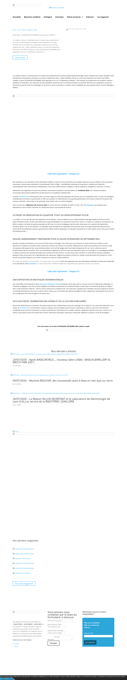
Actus (14, 30)
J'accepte (3, 679)
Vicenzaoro (33, 264)
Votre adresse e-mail (54, 624)
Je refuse (10, 679)
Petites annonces (74, 17)
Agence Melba (105, 666)
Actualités (17, 17)
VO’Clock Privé (24, 197)
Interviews (59, 17)
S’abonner (90, 17)
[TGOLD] (16, 431)
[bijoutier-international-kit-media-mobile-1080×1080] (63, 434)
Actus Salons (22, 30)
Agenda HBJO (32, 30)
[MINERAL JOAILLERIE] (56, 8)
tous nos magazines (24, 583)
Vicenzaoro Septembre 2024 (49, 284)
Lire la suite (20, 57)
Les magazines (103, 17)
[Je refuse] (14, 679)
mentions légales (18, 666)
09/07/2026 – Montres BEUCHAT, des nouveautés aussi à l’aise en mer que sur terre (63, 380)
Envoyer (53, 643)
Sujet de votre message (55, 630)
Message (50, 639)
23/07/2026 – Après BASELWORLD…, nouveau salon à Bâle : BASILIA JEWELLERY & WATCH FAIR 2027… (61, 361)
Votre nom (51, 621)
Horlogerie (48, 17)
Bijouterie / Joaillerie (32, 17)
